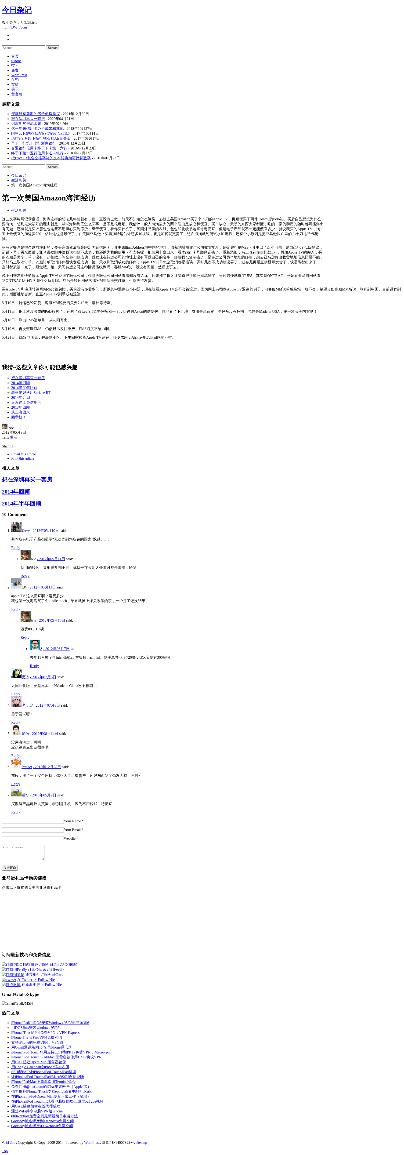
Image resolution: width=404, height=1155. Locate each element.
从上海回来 (20, 412)
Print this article (22, 458)
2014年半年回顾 (24, 388)
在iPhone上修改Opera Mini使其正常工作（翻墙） (51, 1096)
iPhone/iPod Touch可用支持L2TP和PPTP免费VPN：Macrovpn (60, 1052)
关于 (15, 89)
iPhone (16, 61)
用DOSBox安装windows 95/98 (35, 1028)
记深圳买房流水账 (26, 124)
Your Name (72, 821)
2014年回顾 (20, 383)
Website (70, 838)
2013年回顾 (20, 407)
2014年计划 (20, 398)
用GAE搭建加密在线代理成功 (35, 1106)
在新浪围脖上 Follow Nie (42, 985)
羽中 (25, 677)
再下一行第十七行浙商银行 (33, 143)
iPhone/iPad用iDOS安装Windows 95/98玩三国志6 (50, 1023)
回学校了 (18, 417)
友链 (15, 84)
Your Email (72, 830)
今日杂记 (17, 10)
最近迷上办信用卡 (26, 402)
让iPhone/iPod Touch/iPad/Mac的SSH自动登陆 (47, 1077)
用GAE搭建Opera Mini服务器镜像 (38, 1062)
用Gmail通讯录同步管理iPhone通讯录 (41, 1047)
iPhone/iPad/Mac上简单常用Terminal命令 (43, 1082)
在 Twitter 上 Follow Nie (36, 980)
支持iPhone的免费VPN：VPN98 (37, 1042)
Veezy (26, 531)
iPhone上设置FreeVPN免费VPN (36, 1037)
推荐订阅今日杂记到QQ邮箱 (54, 964)
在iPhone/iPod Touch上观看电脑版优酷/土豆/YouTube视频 (57, 1101)
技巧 (15, 65)
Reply (15, 548)
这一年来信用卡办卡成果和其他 (37, 129)
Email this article (23, 454)
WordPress (19, 75)
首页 (15, 56)
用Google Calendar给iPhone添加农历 (40, 1067)
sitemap (141, 1142)
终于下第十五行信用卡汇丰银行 (37, 153)
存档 (15, 79)
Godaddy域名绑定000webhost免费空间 (42, 1126)
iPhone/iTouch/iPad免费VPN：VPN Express (45, 1033)
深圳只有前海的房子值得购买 (35, 114)
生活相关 (18, 210)
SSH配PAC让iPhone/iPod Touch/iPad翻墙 (43, 1072)
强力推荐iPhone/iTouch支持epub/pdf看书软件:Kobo (52, 1091)
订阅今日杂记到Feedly (46, 969)
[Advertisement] (363, 249)
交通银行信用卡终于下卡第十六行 (39, 148)
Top (5, 1151)
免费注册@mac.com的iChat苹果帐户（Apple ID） (51, 1087)
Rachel (27, 767)
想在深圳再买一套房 (28, 119)
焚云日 (27, 705)
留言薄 (16, 94)
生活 (13, 437)
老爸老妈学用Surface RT (30, 393)
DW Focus (19, 27)
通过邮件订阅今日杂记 (44, 975)
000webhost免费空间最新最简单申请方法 (44, 1116)
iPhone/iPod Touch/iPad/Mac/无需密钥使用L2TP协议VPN (56, 1057)
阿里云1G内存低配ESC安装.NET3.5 (40, 133)
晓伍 (25, 734)
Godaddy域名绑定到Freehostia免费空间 (42, 1121)
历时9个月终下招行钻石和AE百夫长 (41, 138)
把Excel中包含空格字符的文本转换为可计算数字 (51, 158)
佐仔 (25, 795)
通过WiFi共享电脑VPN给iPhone (37, 1111)
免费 (15, 70)
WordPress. (92, 1142)
